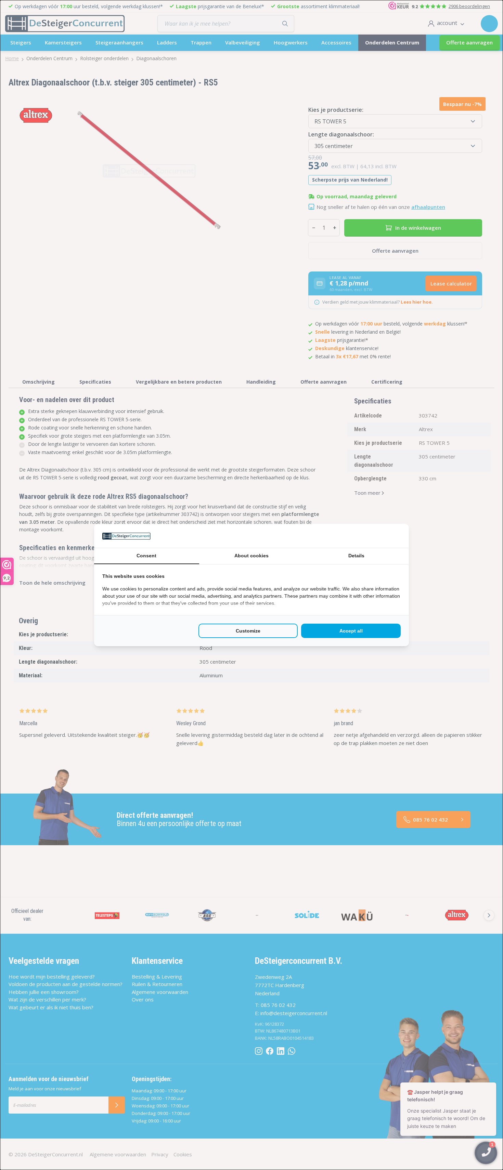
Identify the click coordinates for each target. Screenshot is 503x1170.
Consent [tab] (146, 555)
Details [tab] (356, 555)
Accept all (351, 631)
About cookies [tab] (251, 555)
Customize (248, 631)
